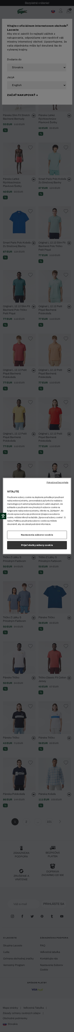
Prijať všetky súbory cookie (37, 545)
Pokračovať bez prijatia (57, 482)
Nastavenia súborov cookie (37, 535)
